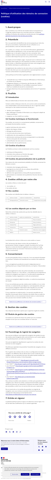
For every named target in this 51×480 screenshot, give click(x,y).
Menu (49, 1)
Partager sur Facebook (6, 432)
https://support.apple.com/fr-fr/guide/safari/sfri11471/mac (30, 364)
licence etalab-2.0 (26, 478)
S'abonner (4, 449)
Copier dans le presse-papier (20, 432)
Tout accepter (35, 474)
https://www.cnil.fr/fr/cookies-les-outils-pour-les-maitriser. (21, 394)
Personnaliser (15, 474)
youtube (42, 450)
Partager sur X (10, 432)
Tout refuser (25, 474)
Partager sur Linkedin (13, 432)
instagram (39, 450)
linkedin (42, 446)
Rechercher (46, 1)
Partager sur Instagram (17, 432)
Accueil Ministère (4, 8)
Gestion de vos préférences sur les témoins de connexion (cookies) (25, 302)
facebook (46, 446)
